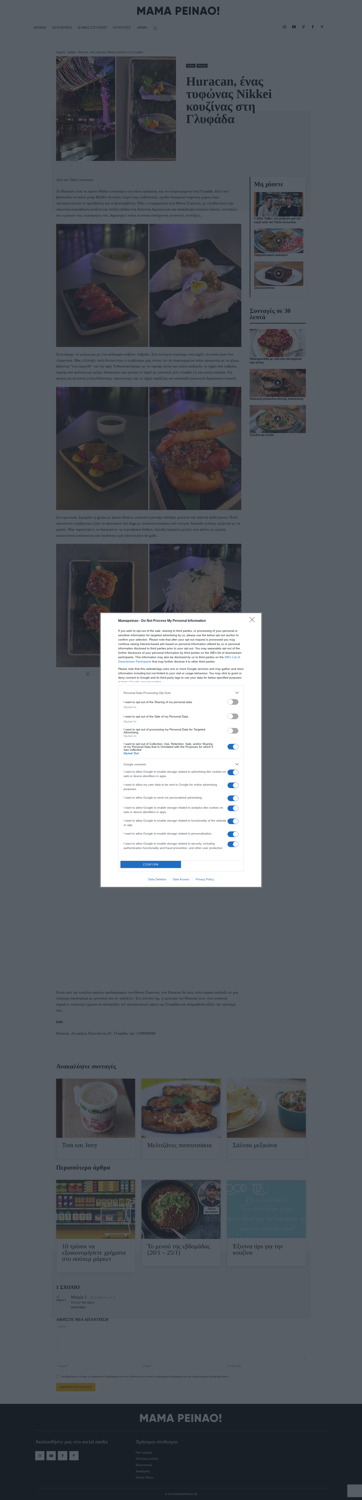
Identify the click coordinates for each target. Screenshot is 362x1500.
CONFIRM (151, 864)
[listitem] (181, 693)
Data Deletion (157, 879)
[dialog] (181, 750)
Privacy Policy (205, 879)
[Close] (253, 621)
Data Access (181, 879)
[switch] (233, 702)
